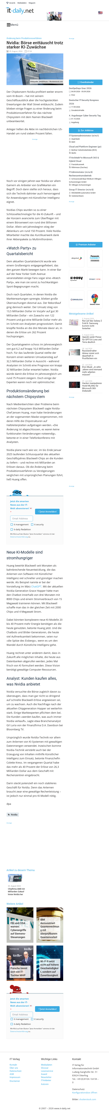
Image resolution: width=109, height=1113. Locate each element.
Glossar (44, 1068)
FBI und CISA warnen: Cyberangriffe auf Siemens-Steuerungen (18, 930)
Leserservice (47, 1071)
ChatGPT (36, 586)
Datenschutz (15, 1071)
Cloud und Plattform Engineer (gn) (85, 146)
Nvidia (14, 814)
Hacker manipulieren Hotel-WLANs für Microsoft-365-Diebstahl (92, 387)
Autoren (45, 1084)
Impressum (15, 1077)
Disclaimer (15, 1081)
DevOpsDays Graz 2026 (80, 88)
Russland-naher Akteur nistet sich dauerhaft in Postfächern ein (90, 354)
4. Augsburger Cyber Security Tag (85, 115)
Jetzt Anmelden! (48, 511)
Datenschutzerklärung (19, 537)
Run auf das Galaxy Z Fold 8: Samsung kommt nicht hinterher (92, 325)
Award (44, 1074)
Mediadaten (46, 1065)
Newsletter (46, 1077)
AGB (12, 1074)
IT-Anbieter (46, 1080)
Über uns (14, 1068)
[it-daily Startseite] (24, 10)
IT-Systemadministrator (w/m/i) (84, 135)
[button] (12, 24)
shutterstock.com (87, 1099)
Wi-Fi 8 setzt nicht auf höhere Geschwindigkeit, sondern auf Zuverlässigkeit (49, 968)
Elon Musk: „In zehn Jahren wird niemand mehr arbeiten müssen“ (92, 371)
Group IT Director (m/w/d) (81, 189)
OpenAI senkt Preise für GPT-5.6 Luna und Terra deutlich (91, 339)
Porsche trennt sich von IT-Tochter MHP (19, 972)
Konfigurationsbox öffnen (84, 1092)
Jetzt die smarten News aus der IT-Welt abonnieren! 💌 (21, 505)
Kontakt (13, 1065)
